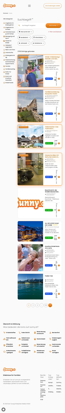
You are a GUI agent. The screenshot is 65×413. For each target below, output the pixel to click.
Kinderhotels (9, 83)
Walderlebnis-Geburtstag (59, 392)
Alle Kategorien (8, 19)
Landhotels (50, 385)
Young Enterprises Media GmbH (20, 404)
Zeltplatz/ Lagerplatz (8, 46)
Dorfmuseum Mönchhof (59, 382)
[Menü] (29, 5)
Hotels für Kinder (8, 42)
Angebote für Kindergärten (9, 24)
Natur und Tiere (10, 50)
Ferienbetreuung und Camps (10, 33)
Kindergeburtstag (10, 56)
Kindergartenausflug (50, 392)
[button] (3, 409)
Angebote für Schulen (9, 28)
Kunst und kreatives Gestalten (8, 78)
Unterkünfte (9, 52)
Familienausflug (10, 69)
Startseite (5, 13)
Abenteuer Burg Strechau (59, 389)
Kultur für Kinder (8, 73)
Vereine (7, 66)
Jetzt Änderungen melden (52, 6)
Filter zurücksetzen (55, 32)
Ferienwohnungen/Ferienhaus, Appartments (10, 62)
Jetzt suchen (53, 25)
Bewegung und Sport (10, 37)
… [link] (41, 305)
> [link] (50, 305)
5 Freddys (50, 389)
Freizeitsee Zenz (59, 385)
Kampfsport (50, 382)
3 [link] (37, 305)
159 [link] (46, 305)
